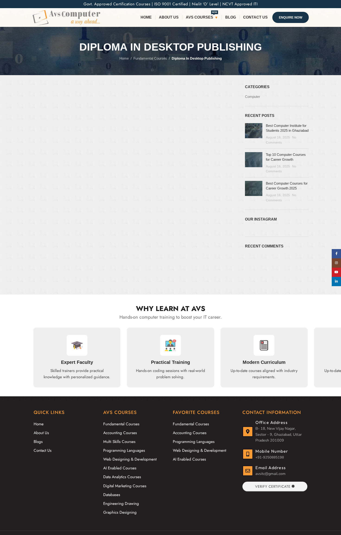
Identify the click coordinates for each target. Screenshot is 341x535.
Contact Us (42, 450)
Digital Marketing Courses (124, 486)
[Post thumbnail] (253, 134)
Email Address (270, 467)
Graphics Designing (120, 512)
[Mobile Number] (247, 454)
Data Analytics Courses (122, 477)
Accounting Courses (120, 433)
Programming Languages (124, 450)
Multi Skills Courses (119, 441)
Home (124, 58)
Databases (111, 494)
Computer (252, 97)
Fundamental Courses (150, 58)
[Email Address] (247, 470)
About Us (41, 433)
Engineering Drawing (121, 503)
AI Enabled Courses (119, 468)
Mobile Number (271, 451)
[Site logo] (66, 17)
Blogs (38, 441)
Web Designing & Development (130, 459)
